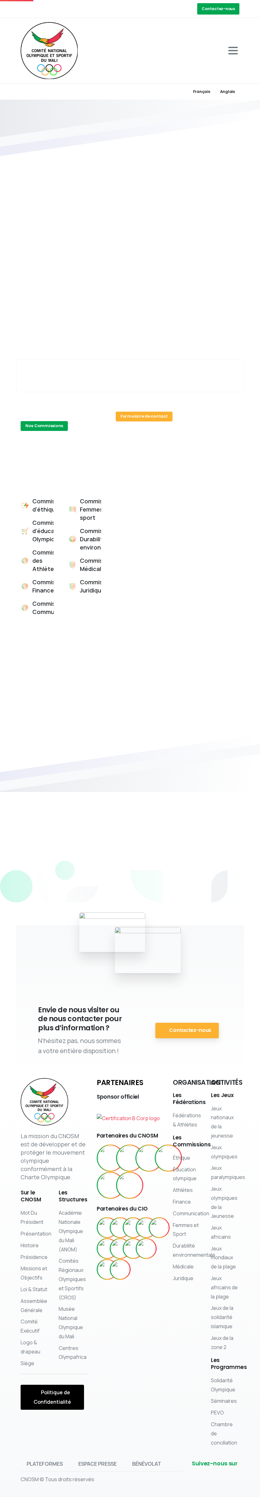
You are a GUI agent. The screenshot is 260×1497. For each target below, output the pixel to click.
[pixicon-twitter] (109, 885)
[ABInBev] (107, 1227)
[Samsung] (146, 1248)
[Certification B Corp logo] (128, 1116)
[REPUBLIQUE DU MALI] (110, 1158)
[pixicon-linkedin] (175, 885)
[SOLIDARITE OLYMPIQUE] (149, 1158)
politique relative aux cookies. (113, 1491)
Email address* (199, 500)
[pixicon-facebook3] (88, 885)
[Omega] (120, 1248)
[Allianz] (146, 1227)
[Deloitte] (107, 1248)
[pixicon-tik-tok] (197, 885)
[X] (36, 9)
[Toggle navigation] (233, 50)
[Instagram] (65, 9)
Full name (135, 500)
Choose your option (148, 528)
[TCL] (107, 1269)
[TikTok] (74, 9)
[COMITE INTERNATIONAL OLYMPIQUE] (129, 1158)
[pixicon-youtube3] (153, 885)
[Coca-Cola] (159, 1227)
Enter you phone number (201, 533)
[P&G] (133, 1248)
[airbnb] (120, 1227)
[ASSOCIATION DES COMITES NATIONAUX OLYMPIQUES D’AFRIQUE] (129, 1185)
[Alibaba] (133, 1227)
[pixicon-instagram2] (131, 885)
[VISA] (120, 1269)
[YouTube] (46, 9)
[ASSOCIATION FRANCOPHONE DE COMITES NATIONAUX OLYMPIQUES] (110, 1185)
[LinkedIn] (55, 9)
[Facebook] (27, 9)
